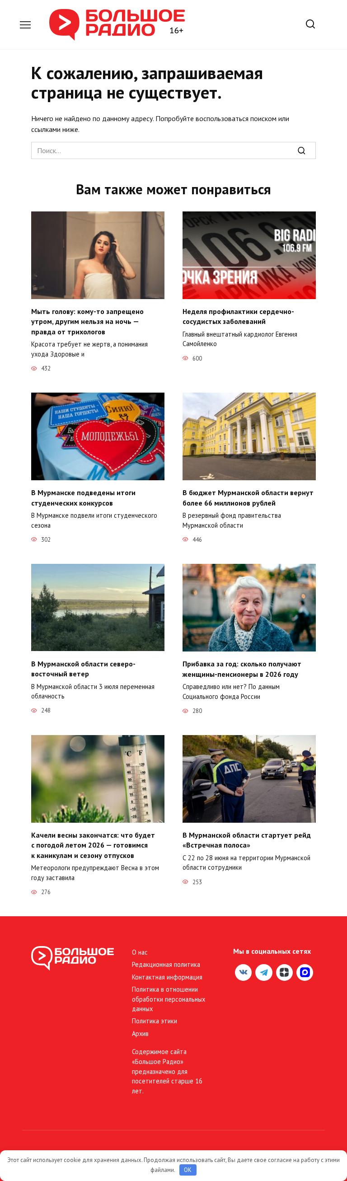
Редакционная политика (166, 964)
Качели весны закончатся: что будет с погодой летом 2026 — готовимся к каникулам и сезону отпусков (93, 845)
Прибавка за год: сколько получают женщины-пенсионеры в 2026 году (242, 668)
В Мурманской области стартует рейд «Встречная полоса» (247, 839)
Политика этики (154, 1021)
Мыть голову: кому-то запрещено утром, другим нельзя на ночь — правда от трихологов (87, 321)
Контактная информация (167, 977)
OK (188, 1170)
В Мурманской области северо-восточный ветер (83, 668)
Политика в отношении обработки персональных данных (168, 999)
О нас (140, 952)
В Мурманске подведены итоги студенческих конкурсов (83, 497)
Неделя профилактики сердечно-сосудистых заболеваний (238, 316)
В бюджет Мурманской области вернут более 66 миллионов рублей (248, 497)
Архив (140, 1033)
